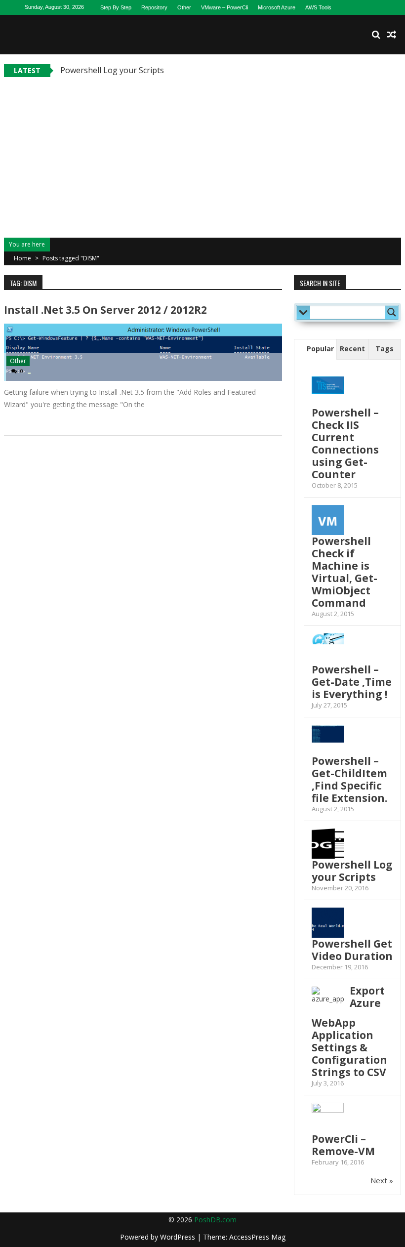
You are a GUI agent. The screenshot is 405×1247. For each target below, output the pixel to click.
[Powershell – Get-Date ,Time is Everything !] (328, 639)
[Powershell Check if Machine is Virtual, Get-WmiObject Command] (328, 521)
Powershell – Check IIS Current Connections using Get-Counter (345, 443)
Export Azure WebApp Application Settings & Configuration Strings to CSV (349, 1031)
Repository (154, 7)
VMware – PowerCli (224, 7)
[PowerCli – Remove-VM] (328, 1108)
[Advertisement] (202, 151)
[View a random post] (391, 35)
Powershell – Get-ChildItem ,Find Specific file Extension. (349, 779)
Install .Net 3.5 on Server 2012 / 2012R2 (105, 310)
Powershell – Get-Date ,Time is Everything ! (352, 682)
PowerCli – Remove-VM (343, 1145)
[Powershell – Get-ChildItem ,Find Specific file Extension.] (328, 734)
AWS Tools (318, 7)
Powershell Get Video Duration (352, 950)
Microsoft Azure (276, 7)
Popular (320, 348)
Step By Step (115, 7)
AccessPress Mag (257, 1237)
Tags (384, 348)
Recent (352, 348)
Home (22, 258)
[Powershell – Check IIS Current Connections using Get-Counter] (328, 385)
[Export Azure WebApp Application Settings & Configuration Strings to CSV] (328, 1003)
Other (184, 7)
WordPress (178, 1237)
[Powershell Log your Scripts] (328, 845)
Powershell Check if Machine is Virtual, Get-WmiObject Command (344, 572)
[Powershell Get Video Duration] (328, 924)
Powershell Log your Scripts (112, 70)
